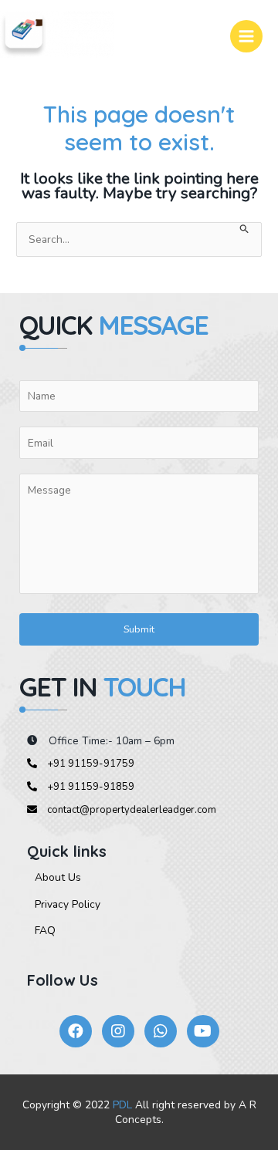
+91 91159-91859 (89, 787)
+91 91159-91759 (89, 764)
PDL (122, 1105)
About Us (58, 877)
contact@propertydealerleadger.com (130, 810)
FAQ (45, 930)
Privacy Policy (67, 904)
